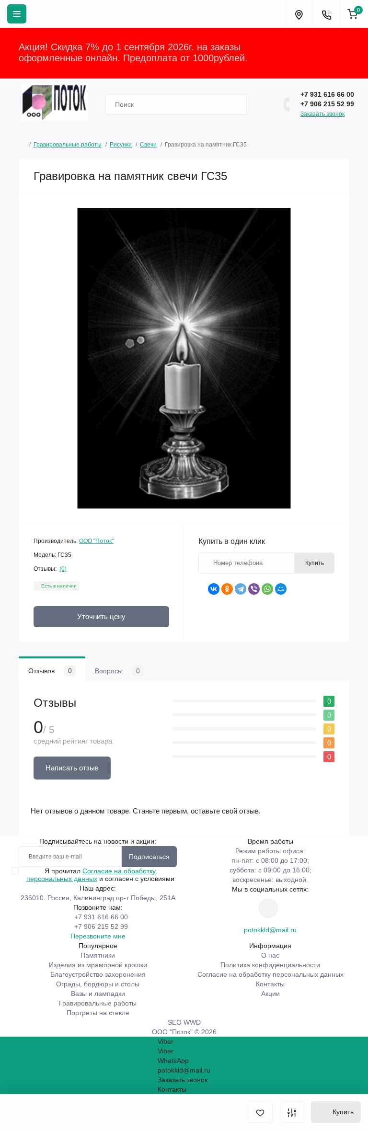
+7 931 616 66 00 (327, 94)
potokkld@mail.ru (270, 930)
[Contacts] (326, 14)
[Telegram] (240, 589)
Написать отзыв (72, 768)
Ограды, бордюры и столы (97, 984)
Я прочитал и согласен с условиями (100, 874)
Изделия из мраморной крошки (98, 965)
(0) (63, 568)
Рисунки (121, 144)
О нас (270, 955)
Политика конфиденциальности (270, 965)
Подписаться (149, 856)
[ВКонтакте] (213, 589)
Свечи (148, 144)
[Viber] (254, 589)
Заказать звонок (322, 114)
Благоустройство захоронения (98, 974)
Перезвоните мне (98, 936)
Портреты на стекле (98, 1013)
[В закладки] (260, 1112)
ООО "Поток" (96, 541)
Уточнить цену (101, 616)
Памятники (97, 955)
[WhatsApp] (267, 589)
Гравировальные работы (68, 144)
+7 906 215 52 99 (327, 104)
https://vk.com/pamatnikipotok (268, 908)
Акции (270, 993)
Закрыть (330, 52)
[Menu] (16, 13)
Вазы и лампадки (98, 993)
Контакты (270, 984)
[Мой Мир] (281, 589)
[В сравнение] (292, 1112)
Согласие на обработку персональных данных (91, 874)
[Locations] (298, 14)
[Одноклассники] (227, 589)
